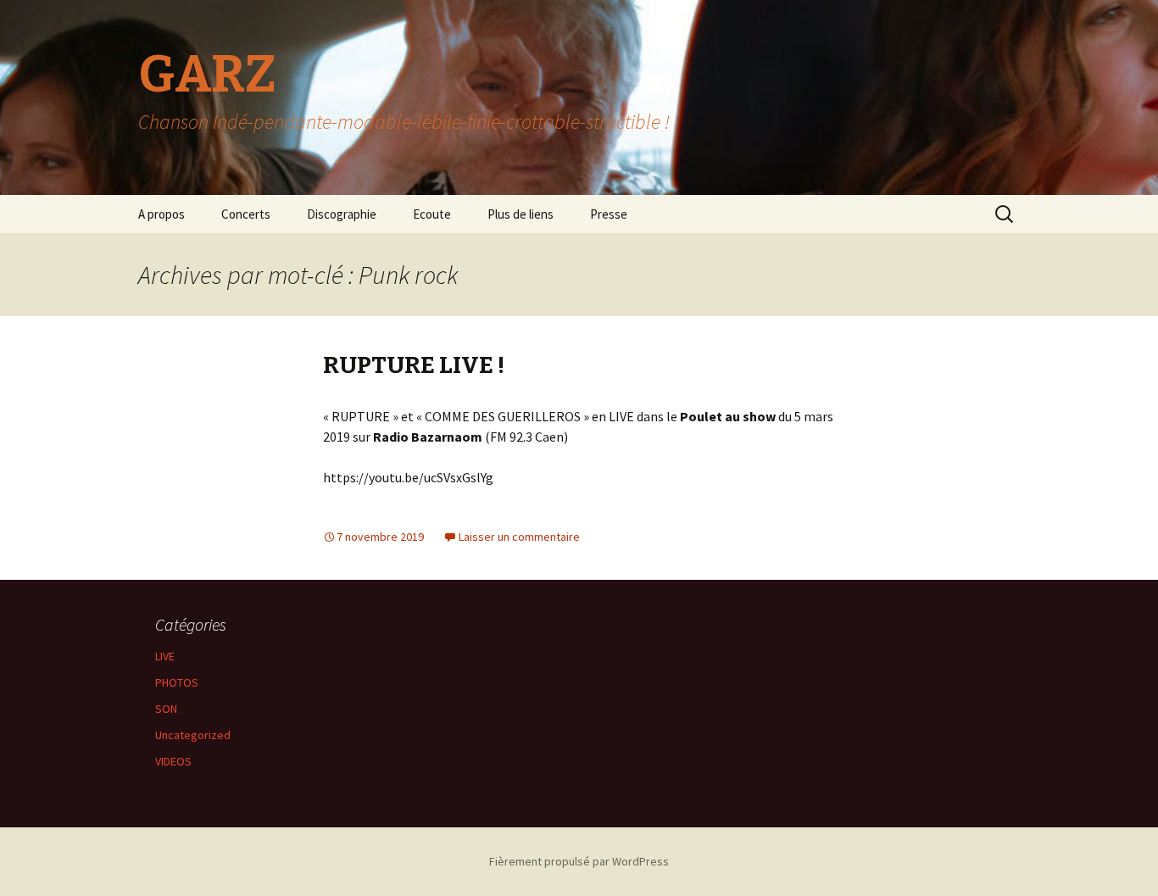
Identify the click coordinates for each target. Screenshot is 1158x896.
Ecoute (432, 214)
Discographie (341, 214)
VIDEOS (173, 761)
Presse (608, 214)
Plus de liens (520, 214)
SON (166, 708)
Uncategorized (193, 735)
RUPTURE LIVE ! (413, 365)
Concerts (245, 214)
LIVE (165, 656)
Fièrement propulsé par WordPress (579, 861)
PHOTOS (176, 682)
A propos (161, 214)
